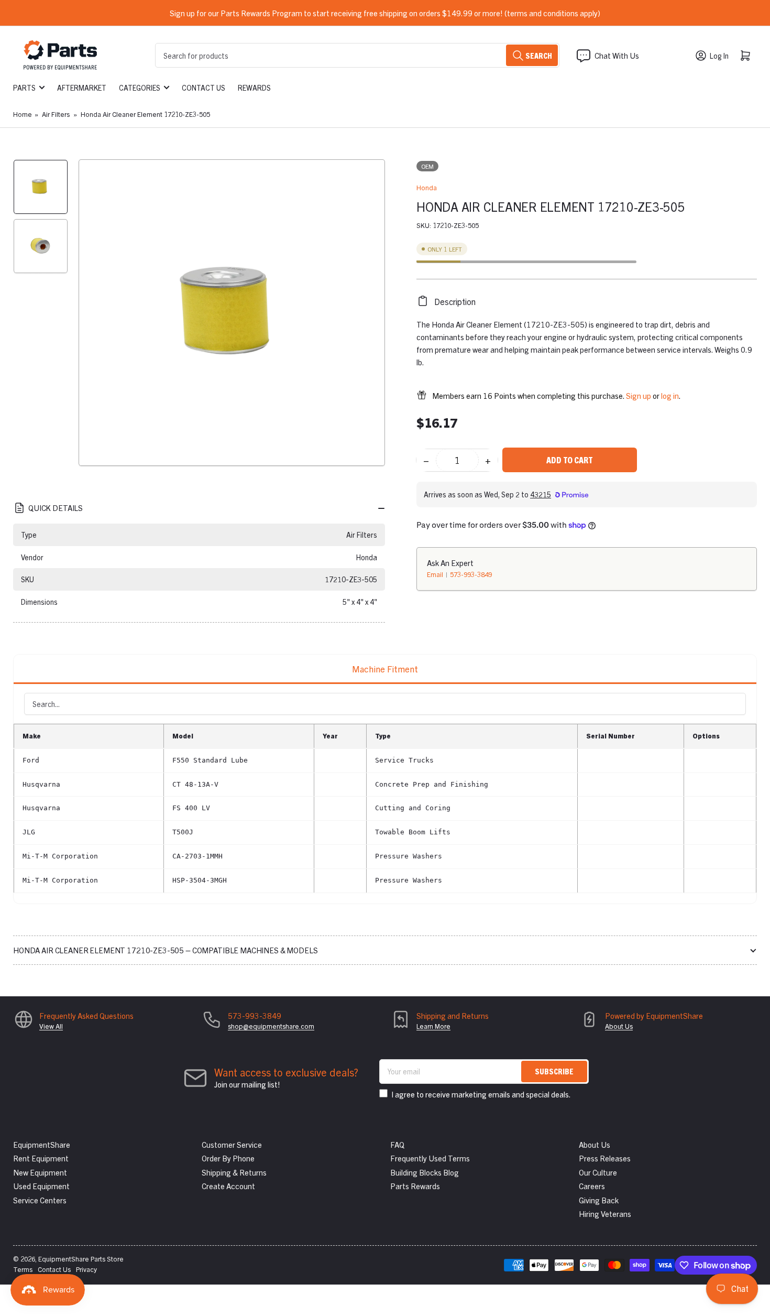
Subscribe (554, 1071)
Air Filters (56, 114)
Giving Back (599, 1200)
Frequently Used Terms (430, 1158)
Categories (139, 87)
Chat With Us (617, 55)
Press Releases (605, 1158)
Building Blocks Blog (424, 1172)
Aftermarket (81, 87)
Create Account (228, 1186)
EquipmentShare (41, 1144)
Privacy (86, 1269)
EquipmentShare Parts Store (81, 1258)
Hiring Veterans (605, 1214)
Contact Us (203, 87)
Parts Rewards (415, 1186)
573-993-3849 (471, 573)
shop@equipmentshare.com (271, 1025)
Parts (24, 87)
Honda (426, 187)
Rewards (254, 87)
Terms (22, 1269)
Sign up (638, 395)
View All (51, 1025)
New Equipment (40, 1172)
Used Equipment (41, 1186)
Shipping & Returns (234, 1172)
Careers (592, 1186)
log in (670, 395)
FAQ (397, 1144)
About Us (619, 1025)
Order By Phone (228, 1158)
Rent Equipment (41, 1158)
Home (22, 114)
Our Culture (598, 1172)
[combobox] (357, 55)
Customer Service (232, 1144)
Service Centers (40, 1200)
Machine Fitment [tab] (385, 668)
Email (436, 573)
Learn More (433, 1025)
